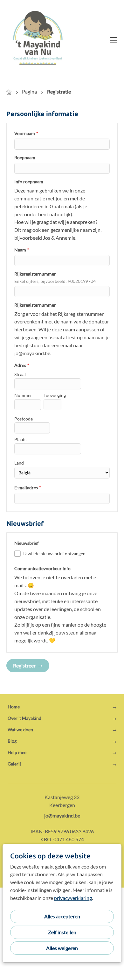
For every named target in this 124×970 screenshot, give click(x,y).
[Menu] (111, 40)
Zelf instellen (62, 932)
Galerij (14, 763)
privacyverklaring (73, 898)
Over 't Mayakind (24, 718)
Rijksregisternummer (35, 274)
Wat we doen (20, 729)
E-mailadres (27, 487)
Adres (21, 365)
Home (9, 92)
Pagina (29, 91)
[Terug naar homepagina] (38, 40)
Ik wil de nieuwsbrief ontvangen (54, 553)
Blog (12, 741)
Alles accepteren (62, 916)
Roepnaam (24, 157)
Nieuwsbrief (26, 543)
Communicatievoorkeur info (42, 568)
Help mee (17, 752)
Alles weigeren (62, 948)
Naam (21, 249)
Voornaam (26, 133)
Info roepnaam (28, 181)
